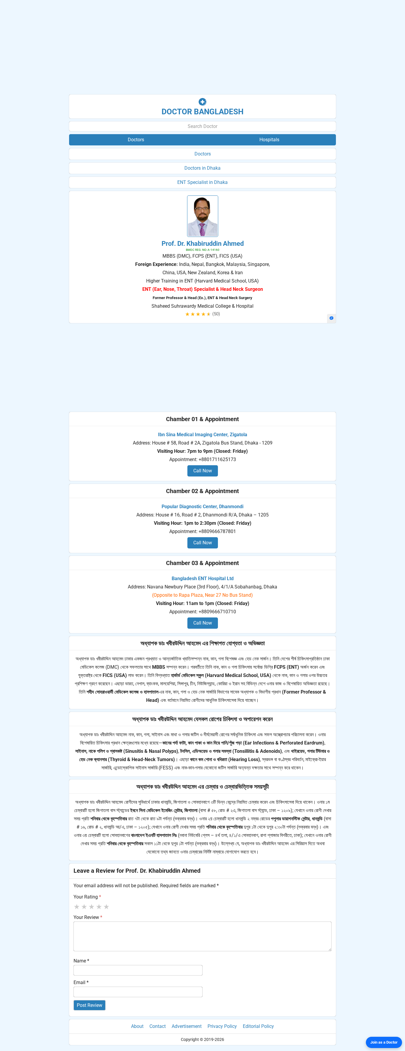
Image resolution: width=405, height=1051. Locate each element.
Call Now (202, 471)
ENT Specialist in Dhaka (202, 182)
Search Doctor (202, 126)
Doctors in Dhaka (202, 168)
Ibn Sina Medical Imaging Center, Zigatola (202, 434)
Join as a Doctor (384, 1042)
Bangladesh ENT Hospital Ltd (203, 578)
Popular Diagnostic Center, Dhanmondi (202, 506)
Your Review (88, 917)
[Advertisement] (202, 47)
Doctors (202, 154)
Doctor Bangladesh (202, 111)
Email (81, 982)
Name (81, 961)
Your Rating (87, 897)
